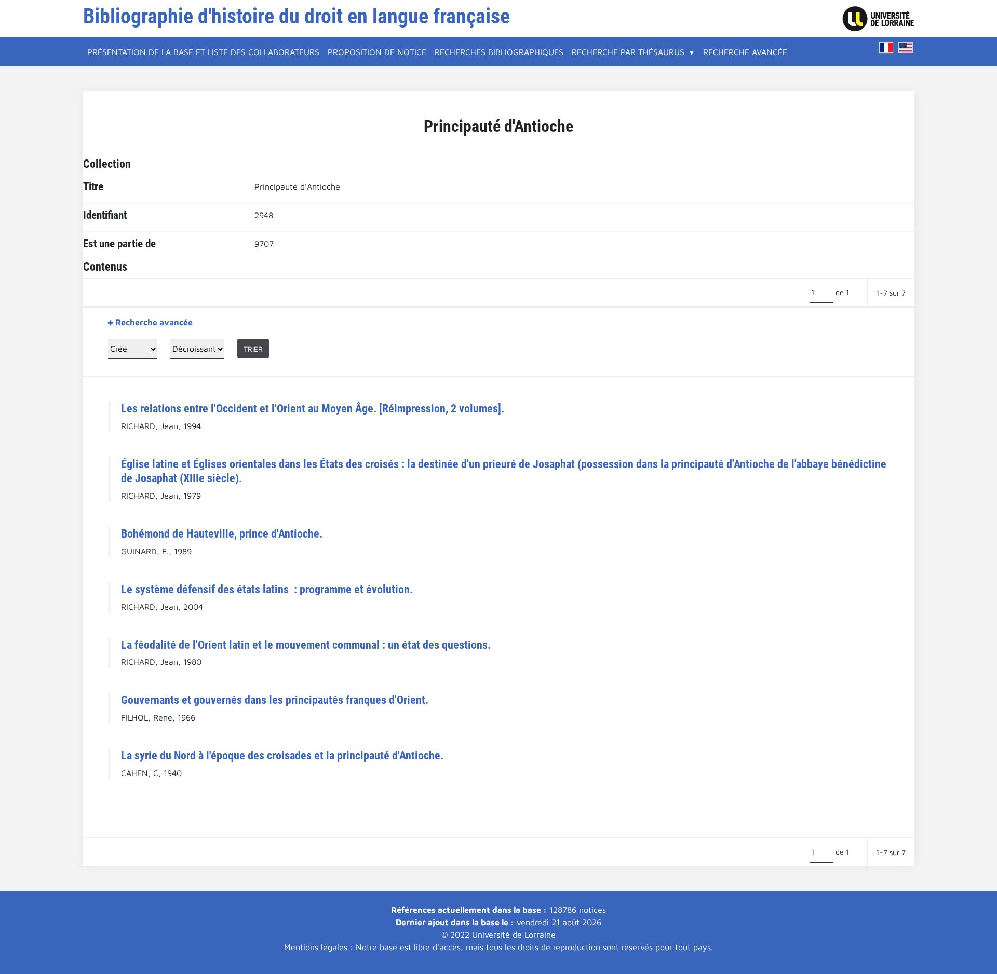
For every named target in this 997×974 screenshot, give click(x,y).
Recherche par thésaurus (628, 52)
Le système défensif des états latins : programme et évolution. (267, 589)
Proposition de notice (377, 52)
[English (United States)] (905, 47)
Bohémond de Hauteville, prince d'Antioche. (221, 533)
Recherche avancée (745, 52)
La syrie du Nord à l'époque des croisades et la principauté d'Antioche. (282, 755)
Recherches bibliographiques (499, 52)
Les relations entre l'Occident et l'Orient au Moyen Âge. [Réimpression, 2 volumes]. (312, 408)
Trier (253, 348)
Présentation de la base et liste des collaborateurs (203, 52)
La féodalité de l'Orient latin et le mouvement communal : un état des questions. (306, 644)
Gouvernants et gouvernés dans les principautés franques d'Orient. (274, 699)
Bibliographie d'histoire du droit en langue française (296, 16)
